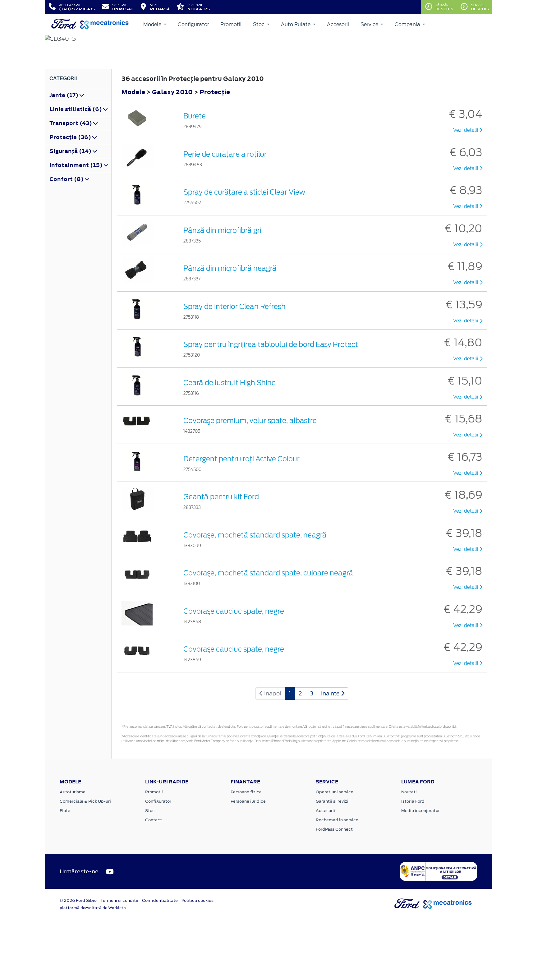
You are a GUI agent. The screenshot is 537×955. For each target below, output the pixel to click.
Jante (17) (64, 95)
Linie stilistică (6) (76, 109)
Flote (65, 811)
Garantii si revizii (333, 801)
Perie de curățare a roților (225, 154)
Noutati (409, 792)
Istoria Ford (413, 801)
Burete (194, 116)
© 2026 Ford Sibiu (78, 900)
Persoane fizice (246, 792)
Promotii (230, 24)
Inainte (331, 693)
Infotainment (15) (76, 165)
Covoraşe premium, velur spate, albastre (250, 421)
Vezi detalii (466, 130)
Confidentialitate (160, 900)
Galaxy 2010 (172, 92)
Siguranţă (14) (71, 151)
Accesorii (338, 24)
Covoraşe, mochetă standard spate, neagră (255, 535)
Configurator (193, 24)
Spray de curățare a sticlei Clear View (244, 192)
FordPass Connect (334, 829)
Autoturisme (72, 792)
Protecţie (215, 92)
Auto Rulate (296, 24)
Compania (408, 24)
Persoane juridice (248, 801)
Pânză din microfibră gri (222, 230)
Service (369, 24)
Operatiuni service (334, 792)
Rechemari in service (337, 820)
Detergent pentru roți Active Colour (241, 459)
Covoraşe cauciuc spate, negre (233, 611)
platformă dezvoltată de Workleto (93, 907)
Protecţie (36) (70, 137)
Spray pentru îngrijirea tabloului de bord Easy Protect (270, 344)
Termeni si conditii (119, 900)
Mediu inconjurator (420, 811)
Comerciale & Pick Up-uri (85, 801)
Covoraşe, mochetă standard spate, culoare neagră (268, 573)
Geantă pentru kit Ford (221, 497)
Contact (153, 820)
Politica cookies (197, 900)
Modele (153, 24)
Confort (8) (67, 179)
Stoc (259, 24)
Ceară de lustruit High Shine (229, 383)
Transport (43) (71, 123)
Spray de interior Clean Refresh (234, 306)
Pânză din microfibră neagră (230, 268)
